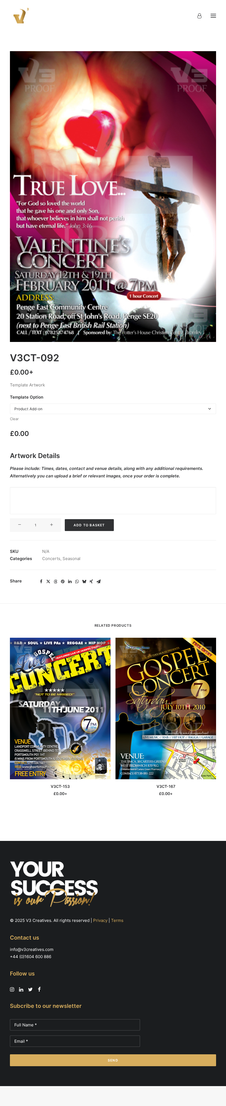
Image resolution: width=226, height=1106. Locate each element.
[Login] (196, 15)
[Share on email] (98, 581)
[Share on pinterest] (62, 581)
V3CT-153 (60, 786)
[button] (213, 16)
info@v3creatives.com (31, 949)
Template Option (26, 397)
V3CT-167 (166, 786)
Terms (117, 920)
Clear (14, 419)
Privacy (100, 920)
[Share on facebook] (41, 581)
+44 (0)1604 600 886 (30, 956)
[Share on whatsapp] (77, 581)
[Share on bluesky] (84, 581)
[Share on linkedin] (69, 581)
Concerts (51, 558)
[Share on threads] (55, 581)
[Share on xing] (91, 581)
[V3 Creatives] (19, 15)
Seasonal (71, 558)
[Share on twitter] (48, 581)
